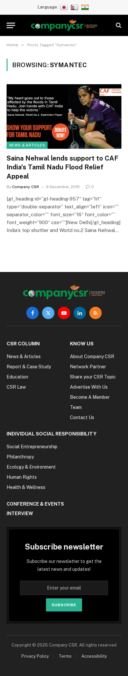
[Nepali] (75, 7)
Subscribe (64, 605)
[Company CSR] (64, 25)
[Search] (118, 25)
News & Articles (27, 145)
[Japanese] (65, 7)
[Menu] (11, 25)
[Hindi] (86, 7)
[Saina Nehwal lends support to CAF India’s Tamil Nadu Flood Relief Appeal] (64, 116)
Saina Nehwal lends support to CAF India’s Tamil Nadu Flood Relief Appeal (62, 167)
